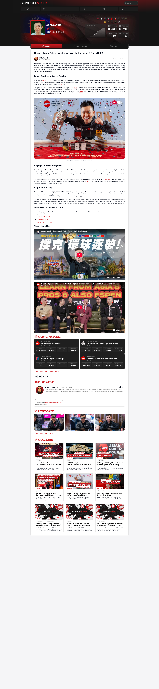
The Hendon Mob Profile (44, 217)
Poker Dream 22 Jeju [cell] (46, 356)
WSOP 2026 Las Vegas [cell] (92, 341)
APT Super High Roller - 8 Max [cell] (51, 343)
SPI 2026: (54, 32)
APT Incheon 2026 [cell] (45, 341)
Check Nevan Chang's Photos (44, 433)
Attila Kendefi (43, 58)
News (31, 9)
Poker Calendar (50, 9)
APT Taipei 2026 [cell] (91, 356)
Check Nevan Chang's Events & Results (47, 371)
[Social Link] (120, 387)
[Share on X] (43, 376)
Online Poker (109, 9)
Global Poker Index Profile (44, 222)
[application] (95, 32)
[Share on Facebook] (39, 376)
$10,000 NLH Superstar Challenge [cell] (52, 358)
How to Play (89, 9)
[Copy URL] (36, 376)
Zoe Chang (47, 59)
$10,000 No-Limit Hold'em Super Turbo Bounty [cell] (102, 343)
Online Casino (129, 9)
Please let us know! (49, 402)
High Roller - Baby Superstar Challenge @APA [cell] (102, 358)
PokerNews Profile (42, 219)
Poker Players (70, 9)
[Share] (47, 376)
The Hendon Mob (47, 80)
